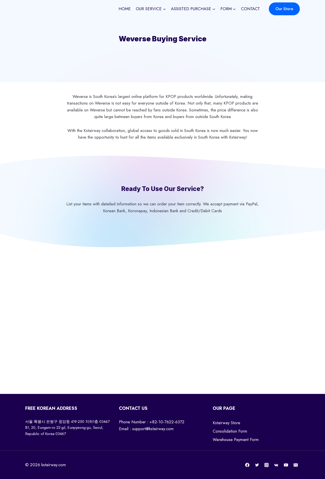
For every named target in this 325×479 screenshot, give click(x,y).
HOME (125, 9)
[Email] (295, 465)
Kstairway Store (226, 423)
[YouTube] (286, 465)
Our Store (284, 9)
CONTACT (250, 9)
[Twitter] (257, 465)
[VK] (276, 465)
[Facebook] (247, 465)
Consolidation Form (230, 431)
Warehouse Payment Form (236, 440)
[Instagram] (266, 465)
